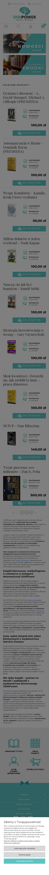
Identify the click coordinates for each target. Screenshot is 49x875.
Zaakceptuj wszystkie (24, 861)
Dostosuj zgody (24, 855)
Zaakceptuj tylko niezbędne (24, 848)
